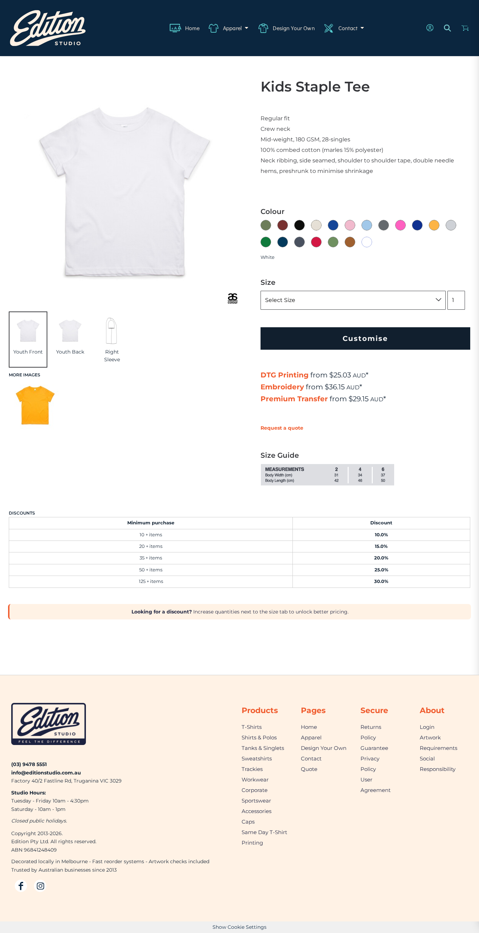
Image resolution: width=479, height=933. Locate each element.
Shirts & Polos (259, 737)
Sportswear (256, 800)
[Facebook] (21, 886)
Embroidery (282, 387)
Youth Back (70, 352)
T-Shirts (252, 727)
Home (309, 727)
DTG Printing (285, 375)
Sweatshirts (257, 758)
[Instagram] (40, 886)
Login (427, 727)
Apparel (311, 737)
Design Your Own (323, 748)
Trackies (252, 769)
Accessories (256, 811)
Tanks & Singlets (263, 748)
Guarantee (374, 748)
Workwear (255, 779)
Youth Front (28, 352)
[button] (229, 28)
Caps (248, 821)
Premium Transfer (294, 399)
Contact (311, 758)
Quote (309, 769)
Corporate (255, 790)
